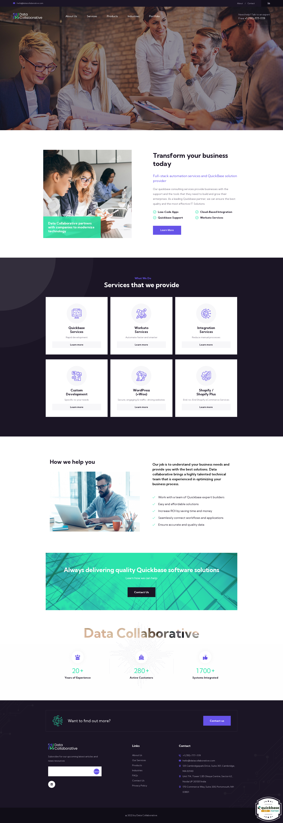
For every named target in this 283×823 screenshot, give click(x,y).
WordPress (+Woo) (141, 392)
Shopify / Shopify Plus (206, 392)
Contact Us (141, 592)
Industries (133, 16)
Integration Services (206, 330)
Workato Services (141, 330)
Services (92, 16)
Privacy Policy (139, 785)
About (240, 3)
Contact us (217, 720)
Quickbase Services (76, 330)
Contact (251, 3)
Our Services (139, 760)
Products (112, 16)
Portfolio (154, 16)
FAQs (135, 775)
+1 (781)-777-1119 (251, 18)
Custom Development (76, 392)
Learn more (76, 344)
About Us (71, 16)
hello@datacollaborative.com (30, 3)
